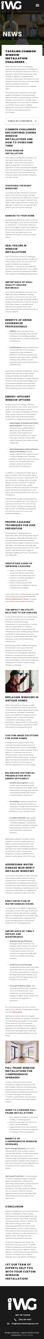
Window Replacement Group (16, 599)
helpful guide (17, 1012)
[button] (37, 5)
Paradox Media (27, 1335)
